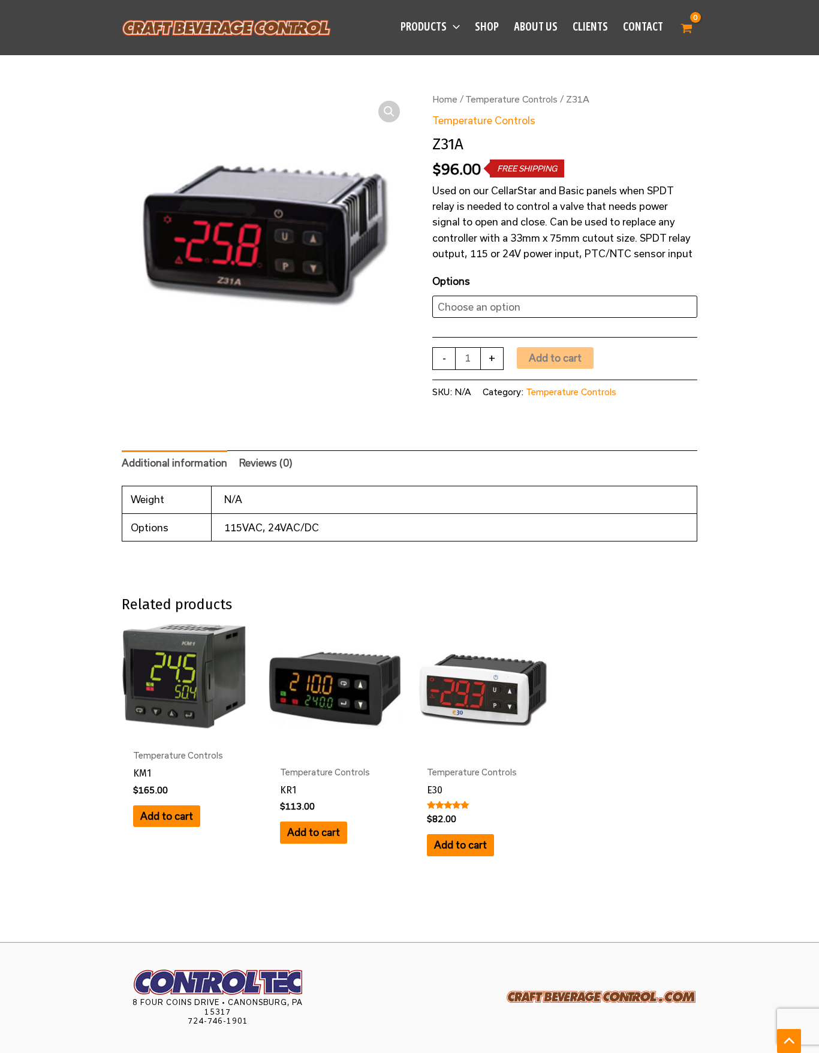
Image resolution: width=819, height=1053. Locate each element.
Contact (643, 26)
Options (451, 281)
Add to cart (555, 357)
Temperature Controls (511, 99)
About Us (536, 26)
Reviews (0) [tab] (265, 462)
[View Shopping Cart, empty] (686, 27)
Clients (590, 26)
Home (444, 99)
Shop (487, 26)
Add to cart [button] (166, 816)
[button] (453, 27)
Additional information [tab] (174, 462)
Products (424, 26)
